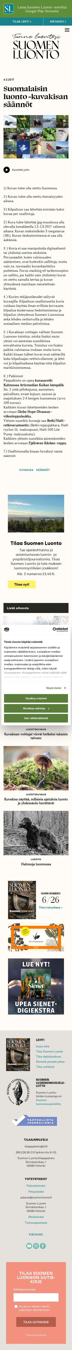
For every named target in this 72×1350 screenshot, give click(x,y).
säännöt (43, 470)
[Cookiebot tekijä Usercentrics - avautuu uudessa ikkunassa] (52, 629)
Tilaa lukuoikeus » (50, 907)
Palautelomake (36, 1185)
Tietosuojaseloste (36, 1222)
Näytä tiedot (53, 687)
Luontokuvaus (36, 729)
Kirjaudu (36, 1234)
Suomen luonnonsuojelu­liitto (48, 1102)
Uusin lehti (42, 1046)
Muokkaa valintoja (34, 708)
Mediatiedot (36, 1217)
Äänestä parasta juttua (50, 1061)
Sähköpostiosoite (24, 1289)
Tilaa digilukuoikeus (48, 1056)
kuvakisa (26, 470)
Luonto (36, 859)
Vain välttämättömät (36, 718)
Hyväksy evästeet (36, 698)
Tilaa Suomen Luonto (49, 1051)
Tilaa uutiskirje (45, 1066)
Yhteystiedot (36, 1191)
